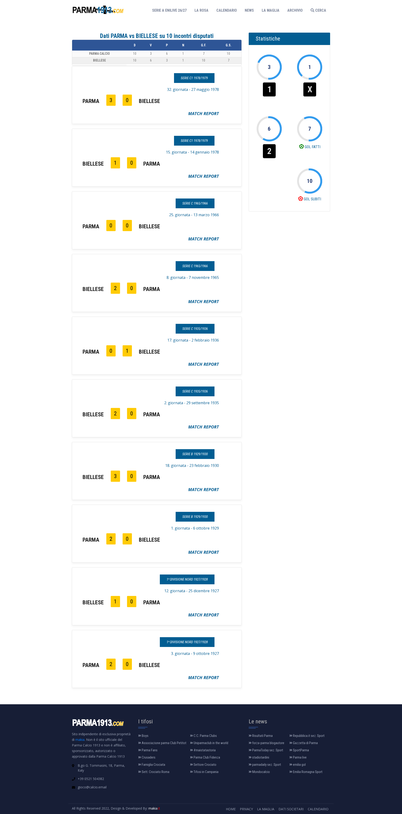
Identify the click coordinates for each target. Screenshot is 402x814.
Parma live (299, 757)
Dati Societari (291, 809)
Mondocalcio (260, 772)
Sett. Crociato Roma (155, 772)
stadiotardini (260, 757)
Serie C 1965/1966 (195, 203)
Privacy (246, 809)
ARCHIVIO (295, 10)
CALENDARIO (226, 10)
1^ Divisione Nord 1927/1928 (187, 579)
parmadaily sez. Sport (266, 765)
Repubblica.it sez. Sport (308, 736)
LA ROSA (201, 10)
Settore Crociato (204, 765)
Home (231, 809)
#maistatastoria (204, 750)
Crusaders (148, 757)
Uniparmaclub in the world (210, 743)
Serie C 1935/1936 (195, 329)
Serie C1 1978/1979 (194, 78)
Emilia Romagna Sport (307, 772)
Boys (144, 736)
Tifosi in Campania (205, 772)
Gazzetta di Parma (305, 743)
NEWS (249, 10)
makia (79, 739)
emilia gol (299, 765)
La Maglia (265, 809)
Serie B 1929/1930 (195, 454)
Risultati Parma (262, 736)
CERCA (320, 10)
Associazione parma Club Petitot (163, 743)
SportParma (300, 750)
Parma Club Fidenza (206, 757)
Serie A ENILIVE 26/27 (170, 10)
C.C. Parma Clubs (205, 736)
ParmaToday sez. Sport (267, 750)
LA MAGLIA (270, 10)
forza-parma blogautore (267, 743)
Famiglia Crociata (153, 765)
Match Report (203, 113)
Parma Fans (149, 750)
